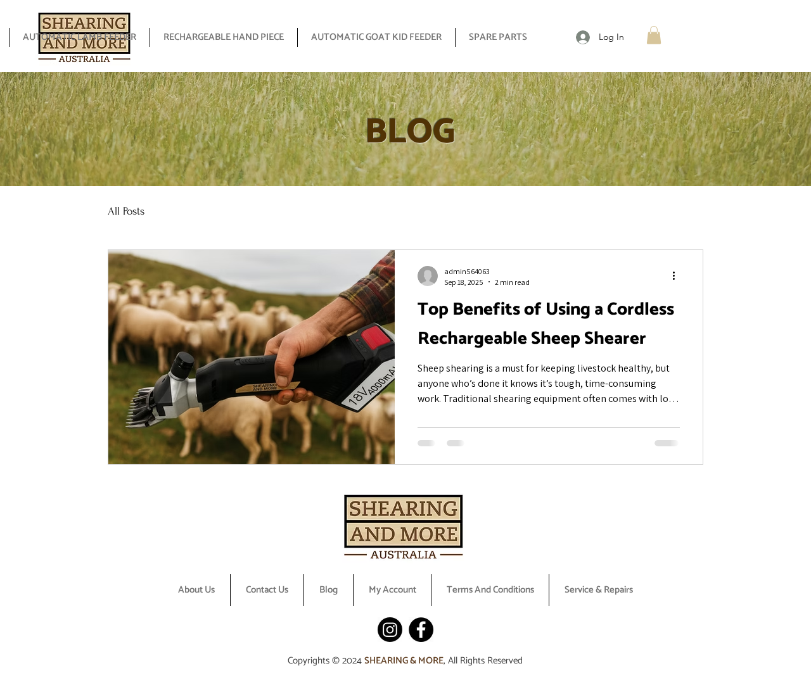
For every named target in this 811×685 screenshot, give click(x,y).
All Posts (126, 211)
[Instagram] (390, 629)
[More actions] (678, 276)
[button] (653, 35)
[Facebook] (421, 629)
